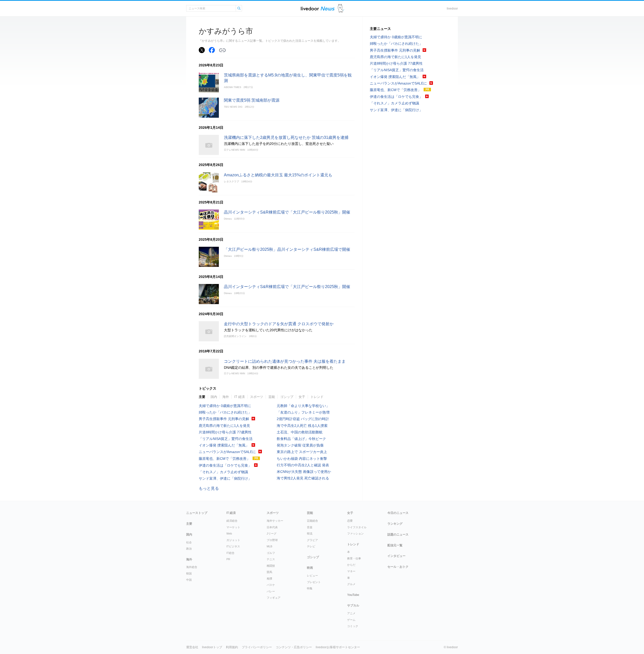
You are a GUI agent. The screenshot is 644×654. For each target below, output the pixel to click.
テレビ (311, 546)
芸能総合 (312, 520)
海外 (225, 397)
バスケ (271, 584)
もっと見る (209, 488)
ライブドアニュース (318, 8)
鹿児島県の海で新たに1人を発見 (224, 426)
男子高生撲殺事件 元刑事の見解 (224, 419)
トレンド (317, 397)
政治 (189, 548)
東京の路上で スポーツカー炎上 (302, 452)
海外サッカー (275, 520)
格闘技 (271, 565)
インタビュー (396, 556)
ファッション (355, 533)
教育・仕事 (354, 558)
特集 (309, 588)
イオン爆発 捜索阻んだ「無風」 (224, 445)
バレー (271, 591)
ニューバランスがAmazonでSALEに (227, 452)
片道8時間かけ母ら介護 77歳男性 (225, 432)
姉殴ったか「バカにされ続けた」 (225, 412)
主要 (202, 397)
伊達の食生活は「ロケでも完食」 (225, 465)
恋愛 (350, 520)
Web (229, 533)
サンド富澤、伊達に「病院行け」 (225, 478)
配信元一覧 (395, 545)
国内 (214, 397)
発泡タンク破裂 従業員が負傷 (300, 445)
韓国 (189, 573)
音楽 (309, 527)
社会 (189, 542)
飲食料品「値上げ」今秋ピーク (301, 439)
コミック (352, 626)
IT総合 (230, 552)
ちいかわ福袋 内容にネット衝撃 (302, 459)
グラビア (312, 540)
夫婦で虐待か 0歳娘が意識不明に (225, 406)
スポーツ (256, 397)
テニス (271, 559)
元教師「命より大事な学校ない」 (303, 406)
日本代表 (272, 527)
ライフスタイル (357, 527)
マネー (351, 571)
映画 (310, 567)
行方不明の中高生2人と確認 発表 (303, 465)
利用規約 (232, 647)
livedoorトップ (212, 647)
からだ (351, 564)
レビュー (312, 575)
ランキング (395, 523)
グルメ (351, 584)
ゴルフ (271, 552)
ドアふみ (341, 8)
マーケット (233, 527)
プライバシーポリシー (257, 647)
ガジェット (233, 540)
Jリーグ (271, 533)
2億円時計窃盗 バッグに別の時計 (303, 419)
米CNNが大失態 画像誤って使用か (304, 472)
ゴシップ (286, 397)
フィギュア (273, 597)
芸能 (271, 397)
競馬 (269, 572)
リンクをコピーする (222, 50)
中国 (189, 579)
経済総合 (231, 520)
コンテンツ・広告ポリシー (294, 647)
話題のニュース (398, 534)
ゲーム (351, 619)
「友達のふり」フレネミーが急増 (303, 412)
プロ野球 (272, 540)
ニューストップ (196, 513)
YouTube (353, 595)
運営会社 (192, 647)
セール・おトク (398, 566)
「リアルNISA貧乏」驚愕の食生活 (226, 439)
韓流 (309, 533)
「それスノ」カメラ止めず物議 (223, 472)
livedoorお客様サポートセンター (338, 647)
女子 (302, 397)
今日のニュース (398, 513)
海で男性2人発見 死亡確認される (303, 478)
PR (228, 559)
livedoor (452, 8)
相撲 (269, 578)
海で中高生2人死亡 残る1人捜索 (302, 426)
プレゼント (314, 582)
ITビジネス (233, 546)
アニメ (351, 613)
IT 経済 (239, 397)
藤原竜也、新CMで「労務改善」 (224, 459)
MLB (269, 546)
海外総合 (191, 566)
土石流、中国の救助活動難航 (300, 432)
